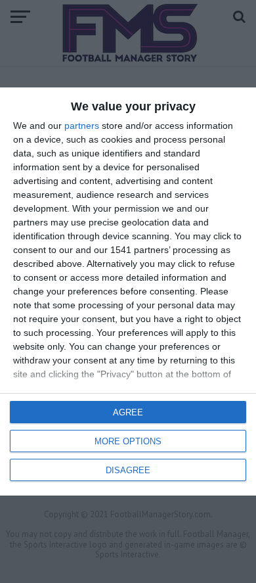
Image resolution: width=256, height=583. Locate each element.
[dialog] (128, 291)
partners (81, 125)
